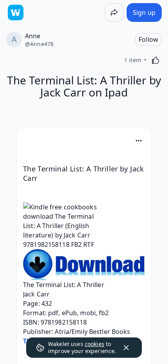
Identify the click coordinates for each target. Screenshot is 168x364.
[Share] (114, 12)
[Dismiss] (126, 347)
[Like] (155, 60)
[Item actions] (138, 140)
